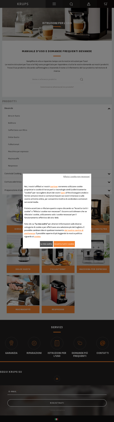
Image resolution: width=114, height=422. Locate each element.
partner (54, 186)
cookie (37, 236)
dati (63, 192)
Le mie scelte (46, 244)
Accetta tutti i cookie (64, 244)
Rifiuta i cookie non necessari (76, 176)
